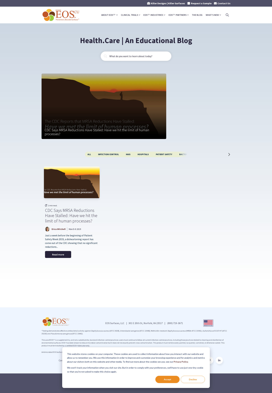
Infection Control (108, 154)
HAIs (128, 154)
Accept (167, 379)
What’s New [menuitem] (212, 14)
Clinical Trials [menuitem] (129, 14)
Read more (58, 254)
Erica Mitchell (58, 229)
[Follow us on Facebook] (219, 360)
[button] (226, 154)
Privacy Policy (181, 361)
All (89, 154)
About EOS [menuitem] (108, 14)
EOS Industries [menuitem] (153, 14)
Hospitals (143, 154)
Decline (193, 379)
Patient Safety (164, 154)
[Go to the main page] (61, 15)
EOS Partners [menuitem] (178, 14)
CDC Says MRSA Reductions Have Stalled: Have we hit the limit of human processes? (71, 215)
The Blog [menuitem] (197, 14)
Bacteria (184, 154)
